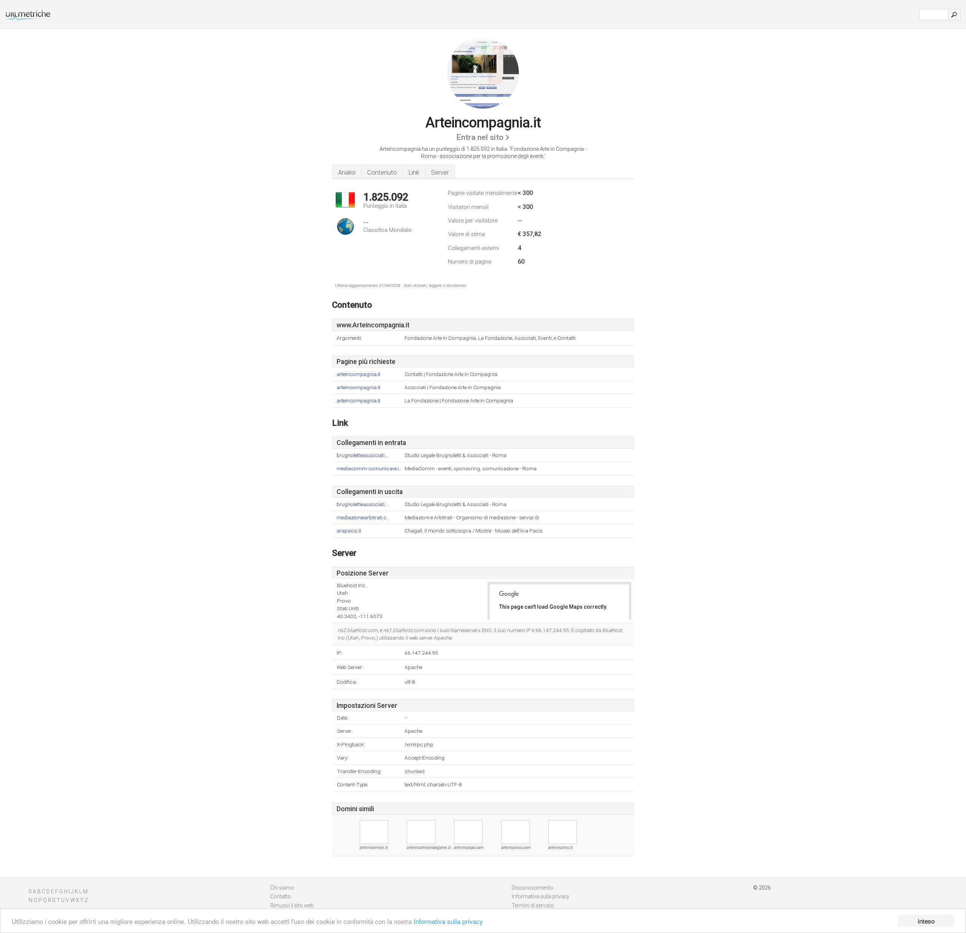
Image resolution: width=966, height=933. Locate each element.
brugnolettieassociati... (362, 455)
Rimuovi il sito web (292, 905)
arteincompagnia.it (358, 374)
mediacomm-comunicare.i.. (369, 468)
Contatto (280, 896)
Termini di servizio (533, 905)
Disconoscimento (532, 888)
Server (440, 172)
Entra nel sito (479, 137)
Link (414, 172)
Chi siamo (282, 888)
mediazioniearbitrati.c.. (363, 517)
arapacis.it (349, 531)
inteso (926, 920)
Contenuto (382, 172)
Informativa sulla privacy (448, 921)
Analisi (346, 172)
